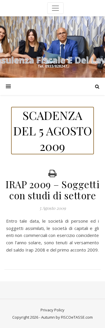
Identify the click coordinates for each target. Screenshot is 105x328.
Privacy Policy (52, 310)
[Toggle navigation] (55, 8)
